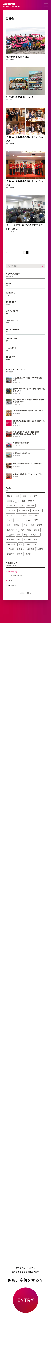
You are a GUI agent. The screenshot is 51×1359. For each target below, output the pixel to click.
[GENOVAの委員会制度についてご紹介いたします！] (9, 423)
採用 (19, 535)
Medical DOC (12, 506)
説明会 (19, 554)
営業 (29, 530)
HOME (22, 593)
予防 (25, 525)
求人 (36, 540)
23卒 (24, 496)
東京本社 (27, 540)
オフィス (10, 515)
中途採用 (17, 525)
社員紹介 (20, 549)
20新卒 (9, 496)
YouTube (30, 506)
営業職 (36, 530)
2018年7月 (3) (17, 575)
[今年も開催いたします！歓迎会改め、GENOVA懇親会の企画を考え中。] (9, 434)
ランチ (9, 520)
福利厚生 (30, 549)
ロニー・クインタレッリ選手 (26, 520)
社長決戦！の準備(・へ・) (19, 97)
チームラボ (33, 515)
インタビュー (24, 510)
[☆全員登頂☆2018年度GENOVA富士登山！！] (9, 380)
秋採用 (40, 549)
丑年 (8, 525)
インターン (37, 510)
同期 (22, 530)
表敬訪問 (10, 554)
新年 (19, 540)
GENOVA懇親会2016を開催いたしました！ (29, 410)
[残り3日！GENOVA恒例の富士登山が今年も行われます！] (9, 402)
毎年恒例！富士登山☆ (17, 57)
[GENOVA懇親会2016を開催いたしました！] (9, 413)
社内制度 (10, 549)
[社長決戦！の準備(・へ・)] (25, 81)
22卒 (17, 496)
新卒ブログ (35, 535)
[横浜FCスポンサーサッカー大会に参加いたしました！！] (9, 391)
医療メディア (12, 530)
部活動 (28, 554)
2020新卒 (10, 501)
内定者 (39, 525)
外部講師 (10, 535)
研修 (20, 544)
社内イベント (31, 544)
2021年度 (21, 501)
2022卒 (31, 501)
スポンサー (21, 515)
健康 (32, 525)
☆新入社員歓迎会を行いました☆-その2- (28, 464)
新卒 (25, 535)
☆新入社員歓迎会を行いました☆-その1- (28, 474)
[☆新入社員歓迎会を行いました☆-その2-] (25, 121)
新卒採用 (10, 540)
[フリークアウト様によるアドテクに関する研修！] (25, 209)
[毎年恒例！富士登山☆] (25, 40)
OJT (22, 506)
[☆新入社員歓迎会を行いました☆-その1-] (25, 165)
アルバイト (11, 510)
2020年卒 (33, 496)
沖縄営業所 (11, 544)
